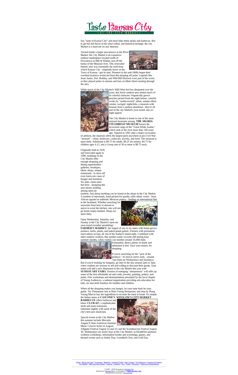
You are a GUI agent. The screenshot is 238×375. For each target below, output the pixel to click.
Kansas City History (154, 362)
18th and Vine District (97, 364)
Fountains (98, 362)
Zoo (123, 364)
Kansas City (129, 369)
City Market (83, 364)
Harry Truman (130, 362)
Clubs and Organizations (150, 364)
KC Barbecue (141, 362)
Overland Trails (117, 362)
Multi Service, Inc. (134, 371)
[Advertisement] (119, 8)
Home (78, 362)
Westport (107, 362)
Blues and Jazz (87, 362)
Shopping (135, 364)
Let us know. (127, 373)
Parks (128, 364)
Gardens (117, 364)
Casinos (109, 364)
